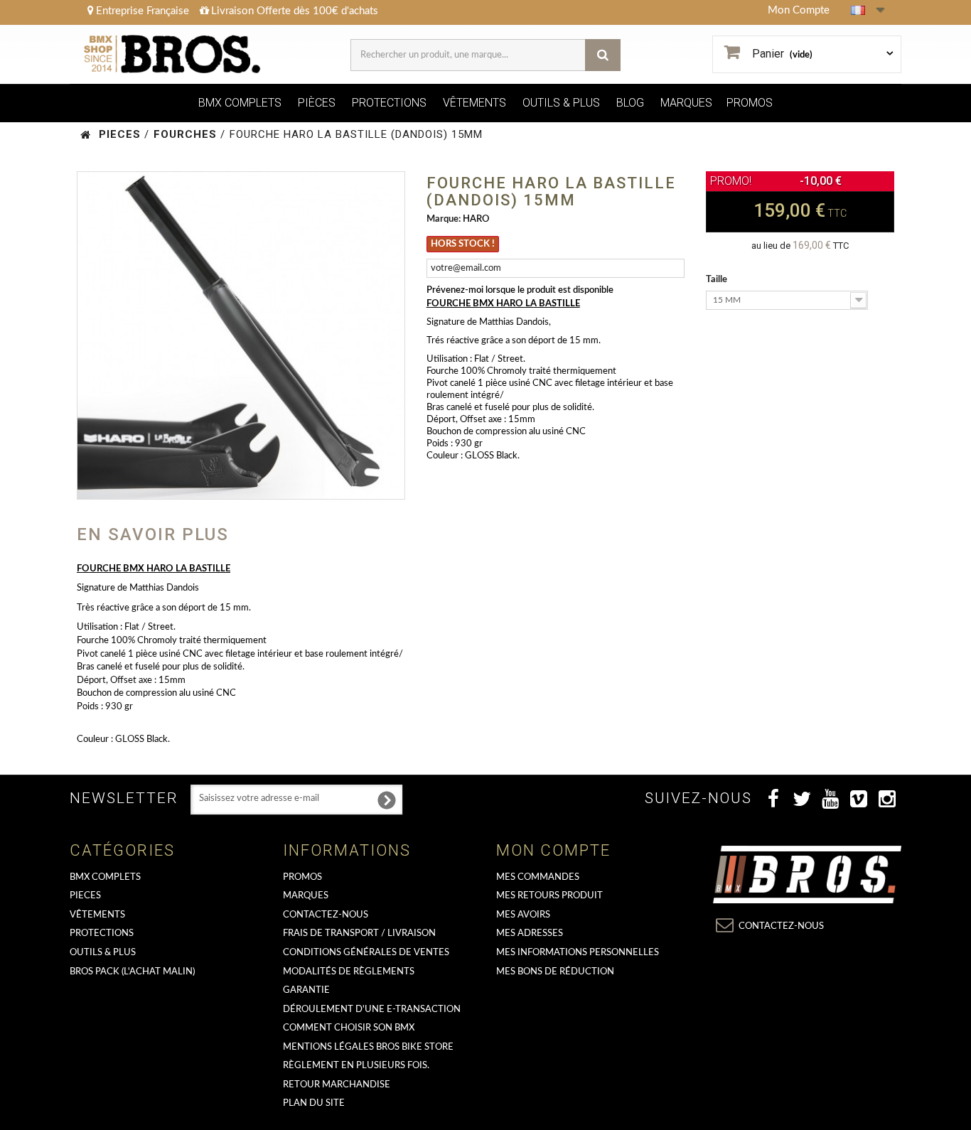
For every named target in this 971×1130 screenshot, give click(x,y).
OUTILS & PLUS (561, 102)
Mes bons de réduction (555, 971)
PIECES (85, 895)
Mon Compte (799, 10)
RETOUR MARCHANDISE (336, 1084)
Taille (717, 279)
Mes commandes (537, 877)
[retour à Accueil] (86, 134)
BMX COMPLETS (239, 102)
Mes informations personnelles (577, 952)
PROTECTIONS (389, 102)
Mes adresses (529, 933)
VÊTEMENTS (474, 102)
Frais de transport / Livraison (359, 933)
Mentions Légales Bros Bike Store (368, 1047)
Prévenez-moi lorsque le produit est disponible (520, 290)
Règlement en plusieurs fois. (356, 1065)
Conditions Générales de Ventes (366, 952)
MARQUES (686, 102)
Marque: (444, 219)
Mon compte (553, 850)
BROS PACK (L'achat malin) (132, 971)
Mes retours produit (549, 895)
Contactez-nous (325, 915)
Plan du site (314, 1103)
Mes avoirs (523, 915)
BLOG (630, 102)
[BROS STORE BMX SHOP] (174, 54)
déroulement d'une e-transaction (372, 1009)
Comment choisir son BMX (348, 1028)
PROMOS (749, 102)
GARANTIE (306, 990)
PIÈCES (317, 102)
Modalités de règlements (348, 971)
